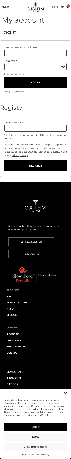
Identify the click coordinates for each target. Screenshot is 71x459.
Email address (19, 122)
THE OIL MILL (15, 340)
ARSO (10, 308)
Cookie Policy (27, 454)
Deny (35, 436)
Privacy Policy (42, 454)
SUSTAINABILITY (17, 346)
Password (16, 60)
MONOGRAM (14, 371)
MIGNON (12, 314)
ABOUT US (13, 334)
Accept (35, 426)
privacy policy (20, 155)
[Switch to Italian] (53, 6)
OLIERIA (12, 352)
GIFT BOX (12, 384)
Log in (35, 82)
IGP (9, 296)
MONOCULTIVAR (17, 302)
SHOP (60, 7)
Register (35, 165)
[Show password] (63, 66)
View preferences (36, 446)
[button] (65, 393)
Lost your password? (16, 91)
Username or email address (27, 47)
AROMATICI (14, 378)
